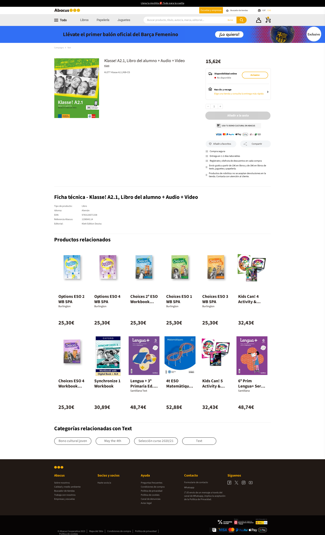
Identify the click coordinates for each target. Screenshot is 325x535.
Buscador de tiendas (64, 491)
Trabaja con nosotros (64, 495)
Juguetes (123, 20)
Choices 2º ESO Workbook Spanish (144, 301)
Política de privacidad (151, 491)
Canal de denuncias (150, 499)
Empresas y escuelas (64, 499)
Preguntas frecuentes (151, 482)
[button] (258, 20)
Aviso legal (146, 503)
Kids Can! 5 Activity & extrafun (212, 386)
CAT (264, 10)
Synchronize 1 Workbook (107, 383)
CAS (269, 10)
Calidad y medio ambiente (67, 487)
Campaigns (59, 47)
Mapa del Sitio (96, 531)
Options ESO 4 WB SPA (107, 299)
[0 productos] (268, 22)
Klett (106, 66)
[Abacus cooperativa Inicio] (68, 11)
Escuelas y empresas (211, 10)
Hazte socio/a (104, 482)
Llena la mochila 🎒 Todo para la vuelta (162, 3)
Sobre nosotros (62, 482)
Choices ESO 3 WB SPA (215, 299)
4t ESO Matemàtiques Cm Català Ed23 (179, 389)
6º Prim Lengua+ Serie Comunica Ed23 (251, 389)
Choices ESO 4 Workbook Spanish (71, 386)
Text (69, 47)
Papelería (103, 20)
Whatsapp (189, 487)
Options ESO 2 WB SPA (71, 299)
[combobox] (180, 20)
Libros (84, 20)
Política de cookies (150, 495)
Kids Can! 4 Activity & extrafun (248, 301)
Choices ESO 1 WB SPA (179, 299)
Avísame (255, 75)
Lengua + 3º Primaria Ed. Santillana (142, 386)
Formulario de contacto (196, 482)
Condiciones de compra (153, 487)
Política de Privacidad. (201, 499)
